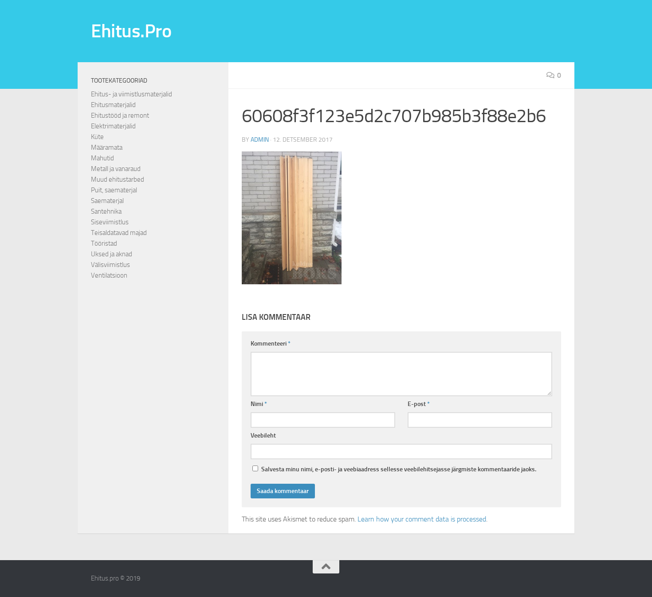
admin (260, 139)
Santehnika (106, 211)
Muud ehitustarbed (117, 179)
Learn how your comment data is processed (421, 519)
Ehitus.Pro (131, 31)
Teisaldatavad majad (119, 233)
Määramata (106, 147)
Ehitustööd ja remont (120, 115)
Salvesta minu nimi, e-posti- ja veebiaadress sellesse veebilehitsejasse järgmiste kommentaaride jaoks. (398, 469)
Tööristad (104, 243)
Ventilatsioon (109, 275)
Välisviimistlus (110, 265)
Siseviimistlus (110, 222)
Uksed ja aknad (111, 254)
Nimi (259, 404)
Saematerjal (107, 201)
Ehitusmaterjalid (113, 105)
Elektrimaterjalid (113, 126)
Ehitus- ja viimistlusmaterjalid (131, 94)
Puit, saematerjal (114, 190)
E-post (419, 404)
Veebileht (263, 435)
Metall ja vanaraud (116, 169)
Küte (97, 137)
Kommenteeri (271, 343)
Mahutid (102, 158)
